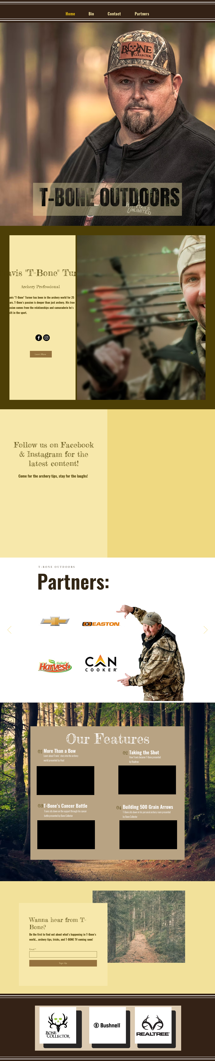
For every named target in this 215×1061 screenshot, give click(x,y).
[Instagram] (46, 337)
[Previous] (9, 630)
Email (31, 949)
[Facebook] (38, 337)
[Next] (206, 630)
